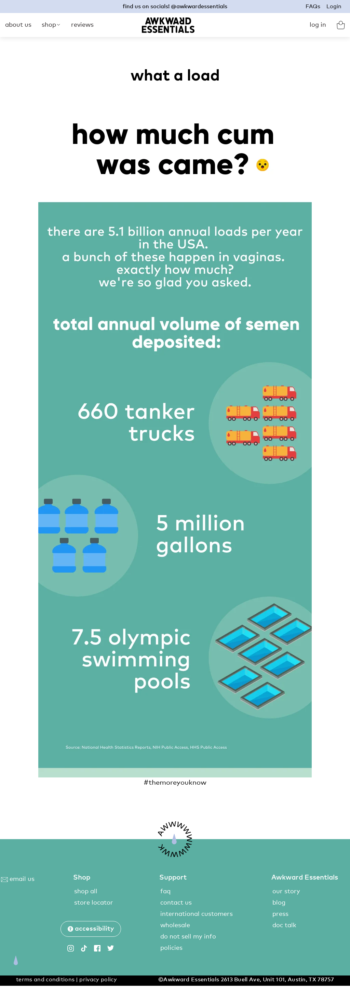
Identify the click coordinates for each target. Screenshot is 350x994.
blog (278, 903)
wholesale (175, 925)
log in (318, 25)
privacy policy (98, 979)
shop (49, 25)
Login (333, 6)
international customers (196, 914)
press (280, 914)
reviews (82, 25)
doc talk (284, 925)
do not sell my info (188, 937)
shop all (85, 891)
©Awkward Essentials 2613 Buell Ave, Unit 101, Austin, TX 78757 (246, 979)
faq (165, 891)
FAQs (313, 6)
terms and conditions (45, 979)
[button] (90, 929)
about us (18, 25)
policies (171, 948)
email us (21, 879)
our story (286, 891)
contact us (176, 903)
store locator (93, 903)
